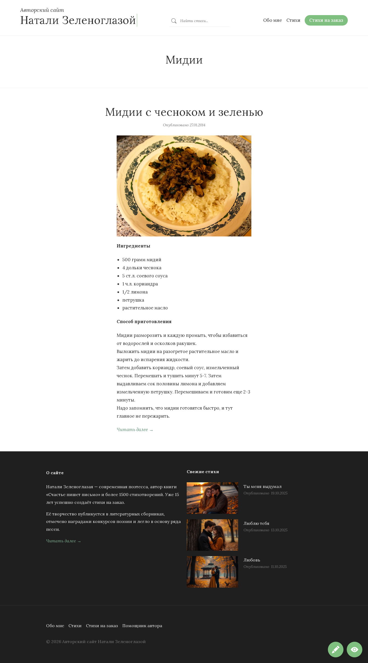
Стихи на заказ (102, 625)
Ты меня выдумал (263, 486)
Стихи (75, 625)
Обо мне (55, 625)
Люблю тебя (256, 523)
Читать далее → (135, 429)
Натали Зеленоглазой (78, 20)
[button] (354, 649)
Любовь (252, 560)
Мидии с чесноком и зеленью (184, 112)
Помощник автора (142, 625)
